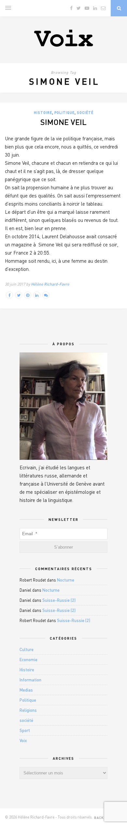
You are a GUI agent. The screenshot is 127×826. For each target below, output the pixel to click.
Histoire (43, 112)
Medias (26, 690)
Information (30, 679)
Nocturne (65, 580)
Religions (28, 710)
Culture (27, 649)
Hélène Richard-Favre (50, 284)
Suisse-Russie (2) (59, 600)
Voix (23, 740)
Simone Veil (63, 122)
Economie (28, 659)
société (85, 112)
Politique (64, 112)
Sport (25, 730)
